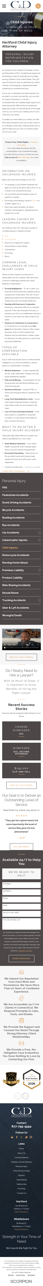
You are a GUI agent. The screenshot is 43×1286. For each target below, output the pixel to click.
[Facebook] (17, 1137)
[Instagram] (31, 1137)
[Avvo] (26, 1137)
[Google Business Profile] (12, 1137)
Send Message (21, 959)
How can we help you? (11, 920)
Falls (6, 236)
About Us (21, 1153)
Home (21, 1149)
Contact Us (21, 1193)
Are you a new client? (11, 912)
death (34, 201)
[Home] (21, 6)
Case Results (21, 1180)
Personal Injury (21, 1166)
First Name (7, 884)
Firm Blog (21, 1189)
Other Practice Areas (21, 1171)
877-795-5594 (21, 1126)
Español (21, 1175)
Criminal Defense (21, 1158)
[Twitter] (21, 1137)
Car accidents (10, 239)
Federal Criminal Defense (21, 1162)
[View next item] (25, 1096)
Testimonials (21, 1184)
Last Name (7, 891)
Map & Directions (21, 1212)
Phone (5, 898)
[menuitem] (21, 487)
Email (5, 905)
